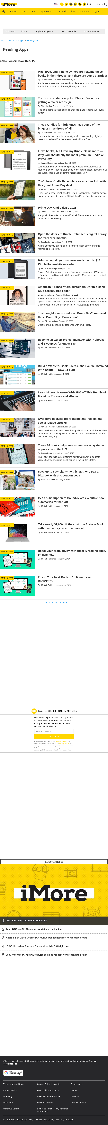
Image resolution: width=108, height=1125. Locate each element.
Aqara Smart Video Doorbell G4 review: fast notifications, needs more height (46, 937)
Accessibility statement (48, 1090)
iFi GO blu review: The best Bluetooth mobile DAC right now (37, 946)
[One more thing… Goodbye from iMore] (54, 894)
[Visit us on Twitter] (66, 4)
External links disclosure (48, 1096)
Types (97, 11)
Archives (63, 602)
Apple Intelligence (44, 31)
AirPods (62, 11)
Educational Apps (16, 40)
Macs (24, 11)
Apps (3, 40)
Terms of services (61, 741)
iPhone (13, 11)
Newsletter (8, 1102)
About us (75, 1096)
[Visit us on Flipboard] (84, 4)
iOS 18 (24, 31)
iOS (73, 11)
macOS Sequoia (68, 31)
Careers (74, 1090)
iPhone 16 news (91, 31)
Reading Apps (33, 40)
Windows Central (11, 1108)
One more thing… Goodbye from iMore (26, 920)
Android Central (78, 1102)
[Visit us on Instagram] (75, 4)
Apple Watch (47, 11)
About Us (84, 11)
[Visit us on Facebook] (62, 4)
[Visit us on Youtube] (71, 4)
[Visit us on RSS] (80, 4)
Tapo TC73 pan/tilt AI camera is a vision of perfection (34, 929)
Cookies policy (10, 1090)
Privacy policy (77, 1084)
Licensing (7, 1096)
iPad (34, 11)
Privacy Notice (64, 744)
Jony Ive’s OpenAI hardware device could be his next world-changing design (46, 954)
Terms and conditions (13, 1084)
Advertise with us (45, 1102)
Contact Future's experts (48, 1084)
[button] (101, 4)
